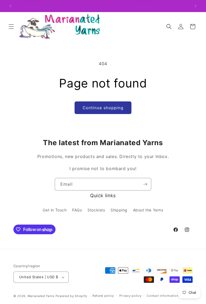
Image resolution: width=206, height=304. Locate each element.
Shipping (119, 210)
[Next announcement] (195, 6)
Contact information (162, 296)
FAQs (77, 210)
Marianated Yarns (41, 296)
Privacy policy (130, 296)
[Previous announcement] (10, 6)
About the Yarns (148, 210)
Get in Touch (55, 210)
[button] (11, 26)
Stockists (96, 210)
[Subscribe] (145, 184)
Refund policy (103, 296)
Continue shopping (103, 107)
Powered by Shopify (71, 296)
